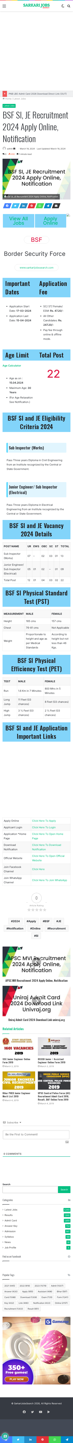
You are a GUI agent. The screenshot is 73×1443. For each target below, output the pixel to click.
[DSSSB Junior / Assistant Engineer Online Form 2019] (54, 1046)
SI (37, 935)
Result (33, 1308)
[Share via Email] (55, 205)
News (8, 1242)
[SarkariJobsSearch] (36, 6)
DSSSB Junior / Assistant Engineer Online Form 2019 (51, 1060)
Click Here (38, 869)
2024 (16, 921)
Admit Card (11, 1220)
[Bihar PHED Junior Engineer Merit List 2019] (19, 1080)
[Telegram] (47, 205)
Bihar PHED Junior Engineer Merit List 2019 (16, 1094)
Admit (57, 1285)
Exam (47, 1297)
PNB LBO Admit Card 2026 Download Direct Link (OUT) (38, 93)
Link (24, 1303)
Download (28, 1297)
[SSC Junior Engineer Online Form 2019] (19, 1046)
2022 (25, 1285)
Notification (15, 928)
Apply (32, 921)
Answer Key (11, 1226)
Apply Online (50, 221)
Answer (10, 1291)
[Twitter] (14, 205)
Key (9, 1303)
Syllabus (9, 1236)
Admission (10, 1231)
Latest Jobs (19, 98)
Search (6, 1184)
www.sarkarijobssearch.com (36, 267)
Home (8, 98)
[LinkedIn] (22, 205)
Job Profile (10, 1247)
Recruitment (57, 928)
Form (62, 1297)
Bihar (62, 1291)
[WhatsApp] (38, 205)
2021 (9, 1285)
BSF (47, 921)
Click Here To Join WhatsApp (49, 880)
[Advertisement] (36, 51)
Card (10, 1297)
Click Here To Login (44, 827)
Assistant (45, 1291)
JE (59, 921)
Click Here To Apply (44, 820)
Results (9, 1215)
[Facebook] (6, 205)
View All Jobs (18, 221)
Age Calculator (12, 365)
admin (10, 148)
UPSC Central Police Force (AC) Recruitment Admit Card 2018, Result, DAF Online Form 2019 (54, 1096)
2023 (40, 1285)
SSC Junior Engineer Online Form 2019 (16, 1060)
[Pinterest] (30, 205)
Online (36, 928)
